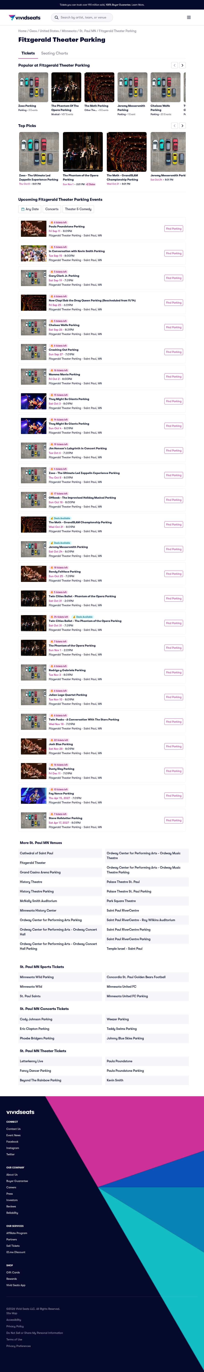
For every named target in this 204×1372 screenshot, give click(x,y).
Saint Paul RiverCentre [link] (123, 910)
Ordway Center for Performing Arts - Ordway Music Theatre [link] (143, 856)
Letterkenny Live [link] (31, 1061)
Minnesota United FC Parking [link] (127, 996)
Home (22, 31)
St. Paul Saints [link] (30, 996)
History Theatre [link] (31, 882)
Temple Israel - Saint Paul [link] (124, 949)
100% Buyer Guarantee (118, 4)
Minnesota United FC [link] (121, 986)
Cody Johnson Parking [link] (36, 1019)
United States (49, 31)
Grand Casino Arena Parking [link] (40, 872)
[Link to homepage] (26, 17)
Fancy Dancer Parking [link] (35, 1071)
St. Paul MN (87, 31)
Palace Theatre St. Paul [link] (123, 882)
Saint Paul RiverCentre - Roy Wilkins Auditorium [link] (141, 920)
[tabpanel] (102, 447)
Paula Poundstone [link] (119, 1061)
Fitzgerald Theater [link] (33, 863)
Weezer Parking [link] (118, 1019)
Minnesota (69, 31)
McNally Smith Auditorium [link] (38, 901)
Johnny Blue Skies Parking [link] (125, 1038)
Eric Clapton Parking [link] (34, 1029)
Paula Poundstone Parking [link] (125, 1071)
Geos (33, 31)
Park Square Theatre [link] (121, 901)
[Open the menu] (188, 17)
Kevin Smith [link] (115, 1080)
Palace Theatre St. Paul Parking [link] (129, 891)
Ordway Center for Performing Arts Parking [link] (51, 920)
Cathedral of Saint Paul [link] (36, 853)
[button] (29, 209)
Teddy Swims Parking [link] (122, 1029)
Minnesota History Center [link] (38, 910)
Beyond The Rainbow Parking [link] (40, 1080)
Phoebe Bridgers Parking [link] (37, 1038)
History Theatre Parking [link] (37, 891)
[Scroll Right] (182, 65)
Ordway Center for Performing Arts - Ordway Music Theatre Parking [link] (143, 870)
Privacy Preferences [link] (18, 1346)
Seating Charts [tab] (54, 53)
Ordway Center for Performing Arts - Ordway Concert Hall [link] (58, 932)
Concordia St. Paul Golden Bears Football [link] (136, 977)
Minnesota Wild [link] (31, 986)
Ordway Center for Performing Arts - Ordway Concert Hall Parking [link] (58, 946)
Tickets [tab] (28, 53)
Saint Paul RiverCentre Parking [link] (128, 929)
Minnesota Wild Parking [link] (37, 977)
